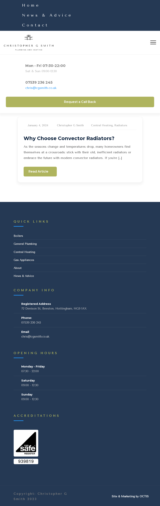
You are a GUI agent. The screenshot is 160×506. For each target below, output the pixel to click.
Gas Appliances (24, 260)
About (18, 268)
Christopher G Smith (70, 125)
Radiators (120, 125)
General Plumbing (25, 244)
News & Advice (47, 15)
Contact (35, 25)
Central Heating (102, 125)
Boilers (18, 236)
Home (31, 5)
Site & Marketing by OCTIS (130, 496)
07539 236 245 (38, 82)
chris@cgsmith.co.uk (40, 88)
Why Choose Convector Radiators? (69, 138)
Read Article (38, 171)
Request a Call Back (80, 102)
